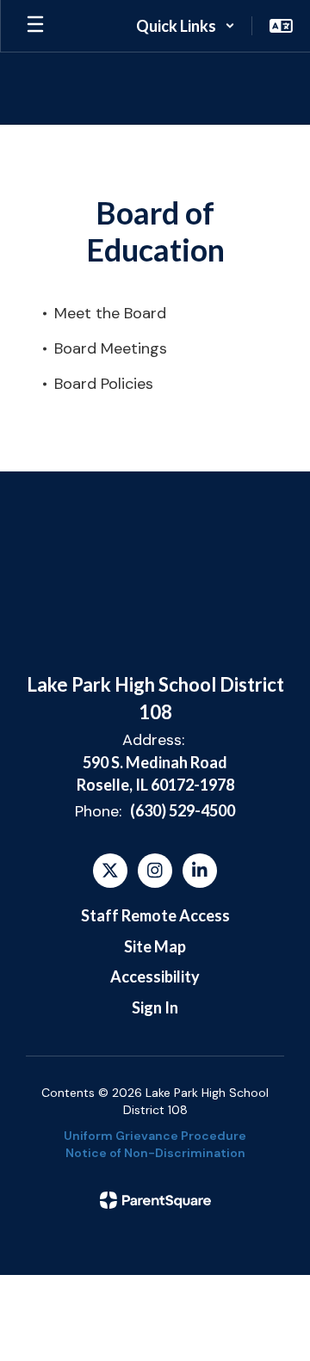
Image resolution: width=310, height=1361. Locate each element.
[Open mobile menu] (35, 26)
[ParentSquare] (155, 1200)
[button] (185, 26)
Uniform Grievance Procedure (155, 1135)
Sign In (155, 1007)
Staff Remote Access (155, 915)
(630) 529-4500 (182, 810)
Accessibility (155, 976)
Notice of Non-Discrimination (155, 1153)
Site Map (155, 946)
